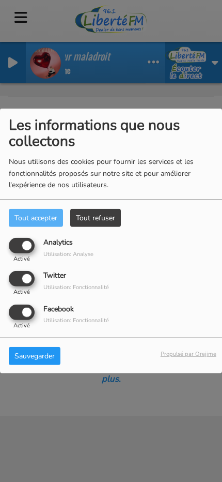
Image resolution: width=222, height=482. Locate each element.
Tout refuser (95, 218)
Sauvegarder (34, 355)
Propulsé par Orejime (188, 353)
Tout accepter (35, 218)
